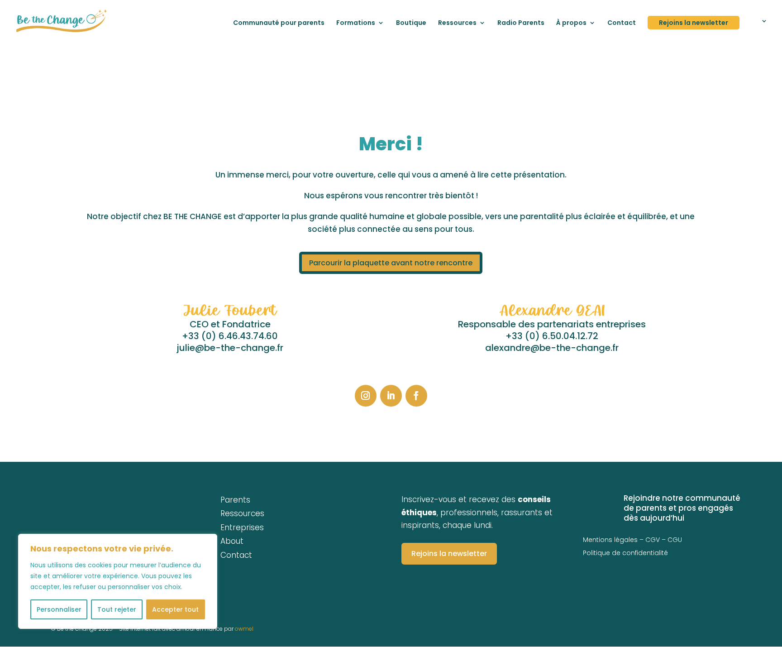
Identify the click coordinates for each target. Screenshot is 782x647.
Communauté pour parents (278, 23)
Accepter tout (175, 609)
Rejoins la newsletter (693, 22)
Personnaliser (59, 609)
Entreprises (242, 527)
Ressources (457, 23)
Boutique (411, 23)
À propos (571, 23)
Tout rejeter (116, 609)
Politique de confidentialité (625, 552)
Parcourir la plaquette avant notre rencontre (390, 263)
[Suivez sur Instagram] (366, 396)
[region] (117, 581)
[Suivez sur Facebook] (416, 396)
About (231, 541)
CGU (675, 539)
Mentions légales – (614, 539)
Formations (355, 23)
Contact (621, 23)
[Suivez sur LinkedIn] (391, 396)
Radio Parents (520, 23)
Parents (235, 499)
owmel (244, 629)
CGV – (656, 539)
